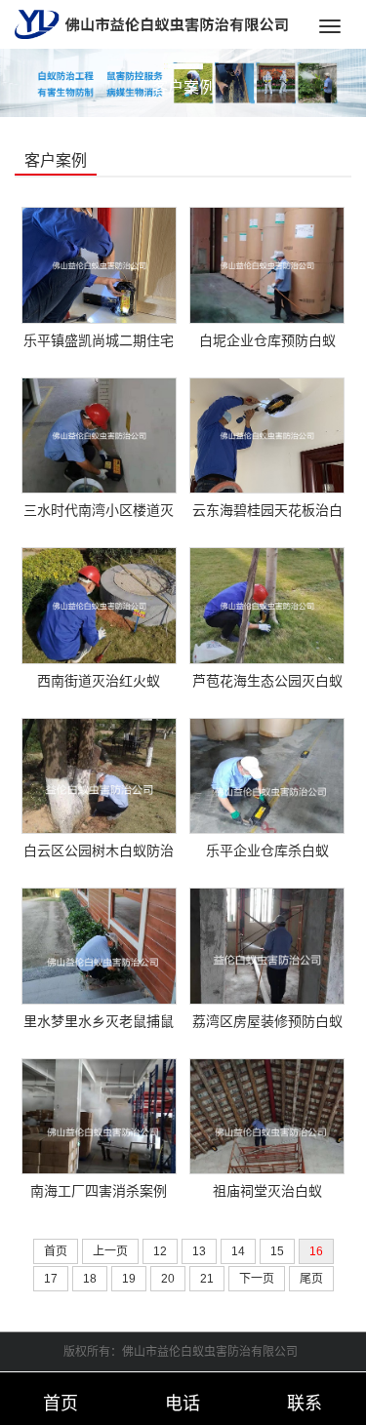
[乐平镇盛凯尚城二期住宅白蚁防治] (99, 263)
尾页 (311, 1279)
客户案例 (183, 87)
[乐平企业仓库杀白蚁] (267, 774)
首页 (55, 1251)
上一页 (110, 1251)
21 (207, 1279)
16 (316, 1251)
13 (199, 1251)
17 (51, 1279)
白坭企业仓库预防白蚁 (267, 340)
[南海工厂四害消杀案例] (99, 1115)
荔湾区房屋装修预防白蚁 (267, 1021)
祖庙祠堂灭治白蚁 (267, 1191)
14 (238, 1251)
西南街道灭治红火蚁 (98, 681)
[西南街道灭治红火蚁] (99, 605)
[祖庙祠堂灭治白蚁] (267, 1115)
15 (277, 1251)
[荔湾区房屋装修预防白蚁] (267, 945)
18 (90, 1279)
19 (129, 1279)
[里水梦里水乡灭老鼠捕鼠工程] (99, 945)
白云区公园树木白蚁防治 (98, 850)
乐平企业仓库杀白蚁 (267, 850)
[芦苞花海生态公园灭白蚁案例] (267, 605)
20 (168, 1279)
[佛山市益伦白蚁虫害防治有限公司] (151, 23)
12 (160, 1251)
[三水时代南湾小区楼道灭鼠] (99, 434)
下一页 (256, 1279)
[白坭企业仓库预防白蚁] (267, 263)
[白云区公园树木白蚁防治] (99, 774)
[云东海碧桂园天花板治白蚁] (267, 434)
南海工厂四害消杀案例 (98, 1191)
